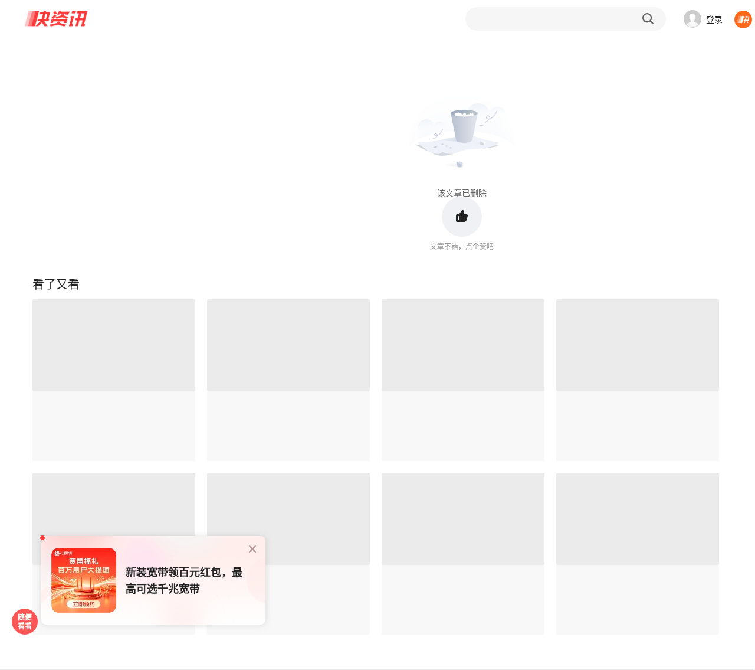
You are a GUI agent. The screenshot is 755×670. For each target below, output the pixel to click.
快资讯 (56, 19)
